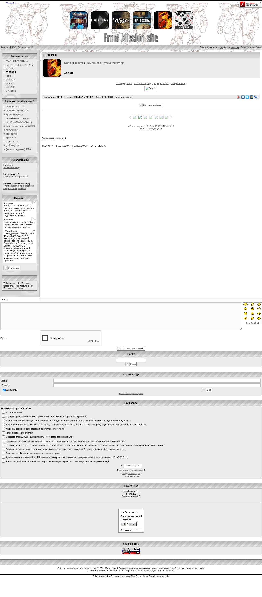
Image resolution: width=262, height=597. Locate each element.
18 (155, 83)
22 (167, 83)
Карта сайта (135, 570)
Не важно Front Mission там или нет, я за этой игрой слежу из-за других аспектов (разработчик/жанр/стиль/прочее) (65, 441)
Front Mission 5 (93, 63)
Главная (5, 47)
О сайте (123, 570)
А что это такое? (14, 412)
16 (147, 83)
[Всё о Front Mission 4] (141, 29)
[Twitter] (247, 97)
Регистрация (247, 47)
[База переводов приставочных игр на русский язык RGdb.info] (131, 553)
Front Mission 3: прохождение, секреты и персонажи (18, 187)
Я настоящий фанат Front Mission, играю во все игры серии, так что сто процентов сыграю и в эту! (57, 461)
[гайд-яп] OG (12, 141)
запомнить (11, 389)
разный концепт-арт (16, 118)
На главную (150, 570)
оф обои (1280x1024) (17, 122)
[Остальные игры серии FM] (184, 29)
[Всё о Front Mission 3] (120, 29)
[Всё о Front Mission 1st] (78, 29)
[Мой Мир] (252, 97)
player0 (128, 97)
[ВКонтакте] (243, 97)
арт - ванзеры (13, 114)
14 (141, 83)
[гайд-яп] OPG (13, 145)
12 (135, 83)
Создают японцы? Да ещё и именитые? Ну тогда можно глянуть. (39, 436)
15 (144, 83)
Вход (258, 47)
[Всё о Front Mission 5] (163, 29)
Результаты (123, 470)
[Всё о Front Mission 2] (99, 29)
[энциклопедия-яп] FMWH (19, 149)
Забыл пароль (125, 394)
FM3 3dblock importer (14, 176)
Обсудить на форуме (131, 474)
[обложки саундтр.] (15, 110)
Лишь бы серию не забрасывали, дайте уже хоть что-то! (35, 428)
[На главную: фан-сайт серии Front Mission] (131, 42)
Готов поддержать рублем (19, 432)
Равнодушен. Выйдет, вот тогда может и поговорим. (33, 453)
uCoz (172, 570)
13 (138, 83)
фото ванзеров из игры (18, 126)
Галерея (79, 63)
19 (158, 83)
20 (161, 83)
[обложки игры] (13, 106)
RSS (13, 47)
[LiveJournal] (256, 97)
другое (9, 137)
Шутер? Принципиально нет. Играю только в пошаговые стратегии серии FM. (46, 416)
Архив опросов (136, 470)
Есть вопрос (25, 47)
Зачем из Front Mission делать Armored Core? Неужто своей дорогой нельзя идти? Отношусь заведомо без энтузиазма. (68, 420)
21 (164, 83)
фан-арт (10, 134)
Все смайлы (252, 322)
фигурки (10, 130)
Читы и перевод (11, 167)
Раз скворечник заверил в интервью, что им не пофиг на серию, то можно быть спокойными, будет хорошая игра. (65, 449)
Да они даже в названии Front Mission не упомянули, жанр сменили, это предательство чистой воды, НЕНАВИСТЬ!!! (66, 457)
